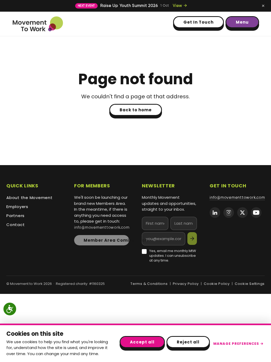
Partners (15, 215)
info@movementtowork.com (101, 227)
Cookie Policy (217, 283)
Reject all (188, 342)
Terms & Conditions (149, 283)
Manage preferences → (238, 343)
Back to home (136, 110)
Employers (17, 206)
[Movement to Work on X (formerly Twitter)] (242, 212)
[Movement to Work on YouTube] (256, 212)
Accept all (142, 342)
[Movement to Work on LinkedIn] (215, 212)
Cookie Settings (250, 283)
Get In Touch (198, 22)
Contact (15, 224)
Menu (242, 22)
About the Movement (29, 197)
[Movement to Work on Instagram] (228, 212)
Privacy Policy (186, 283)
